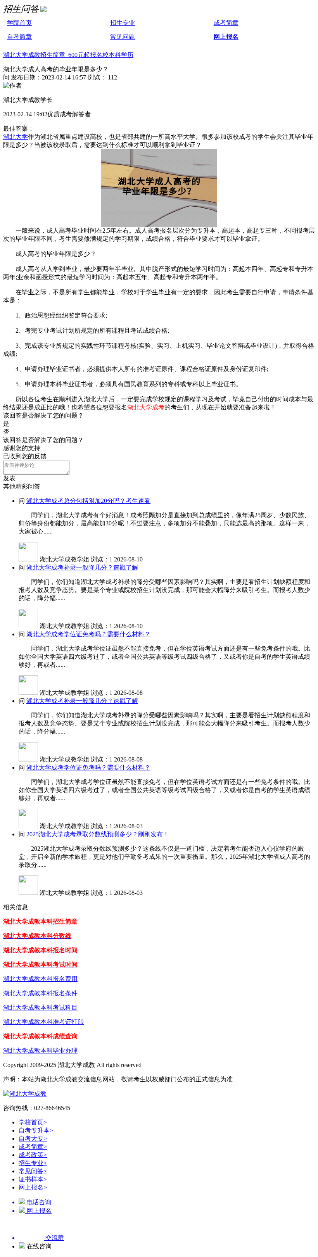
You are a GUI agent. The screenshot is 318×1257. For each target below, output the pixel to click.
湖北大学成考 (145, 407)
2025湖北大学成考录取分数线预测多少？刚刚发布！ (97, 834)
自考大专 (33, 1138)
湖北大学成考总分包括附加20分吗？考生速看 (88, 500)
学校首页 (33, 1122)
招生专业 (122, 22)
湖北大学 (15, 136)
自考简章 (19, 36)
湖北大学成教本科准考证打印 (43, 1022)
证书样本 (33, 1179)
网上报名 (226, 36)
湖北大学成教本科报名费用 (40, 979)
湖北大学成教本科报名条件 (40, 993)
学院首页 (19, 22)
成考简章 (226, 22)
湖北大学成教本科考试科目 (40, 1007)
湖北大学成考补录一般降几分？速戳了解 (82, 567)
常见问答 (33, 1171)
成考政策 (33, 1155)
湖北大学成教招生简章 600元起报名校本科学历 (68, 55)
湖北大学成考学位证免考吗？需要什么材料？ (88, 634)
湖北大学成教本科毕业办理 (40, 1050)
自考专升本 (36, 1130)
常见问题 (122, 36)
